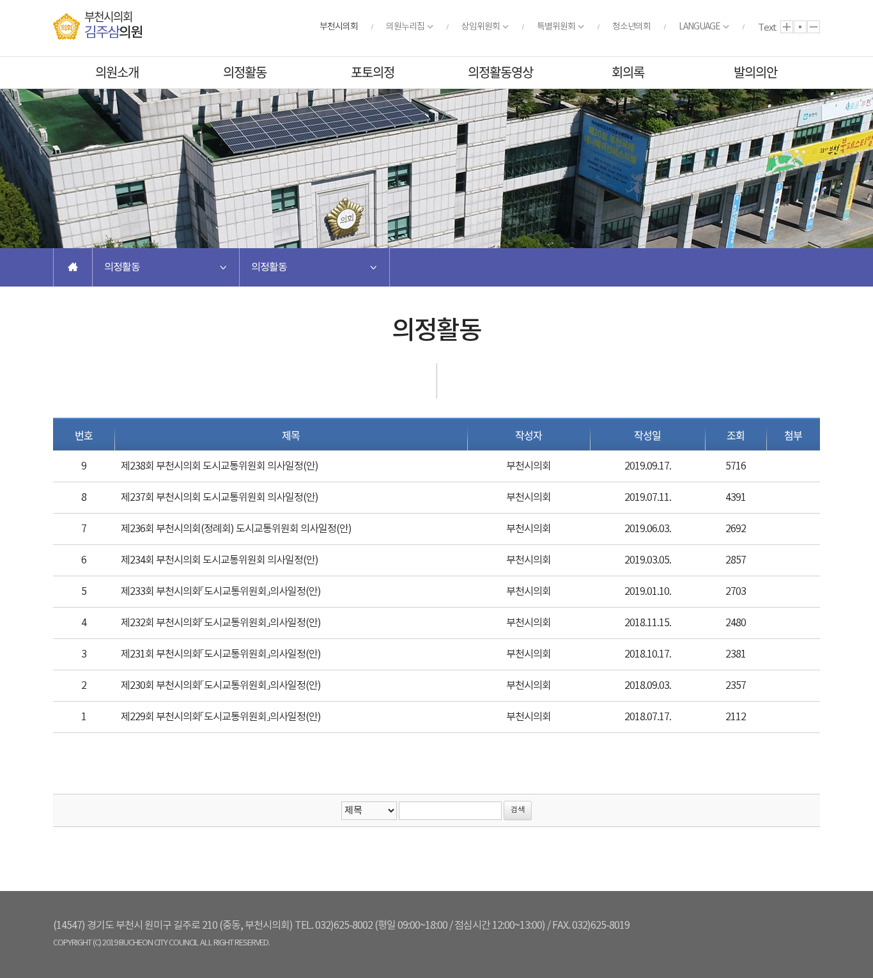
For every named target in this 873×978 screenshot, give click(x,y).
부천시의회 (339, 27)
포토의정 (372, 72)
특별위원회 (556, 27)
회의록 (628, 72)
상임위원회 (480, 27)
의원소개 (117, 72)
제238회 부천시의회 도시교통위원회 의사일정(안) (219, 466)
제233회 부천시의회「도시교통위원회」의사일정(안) (221, 591)
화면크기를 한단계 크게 (786, 26)
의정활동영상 (500, 72)
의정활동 (245, 72)
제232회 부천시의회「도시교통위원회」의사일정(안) (221, 623)
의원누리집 (405, 27)
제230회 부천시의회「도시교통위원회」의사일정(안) (221, 685)
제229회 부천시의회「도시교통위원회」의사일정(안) (221, 717)
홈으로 (73, 267)
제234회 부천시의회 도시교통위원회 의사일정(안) (219, 560)
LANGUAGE (699, 27)
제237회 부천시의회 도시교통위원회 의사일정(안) (219, 497)
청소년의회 (631, 27)
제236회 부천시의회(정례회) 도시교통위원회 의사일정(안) (236, 529)
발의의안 (755, 72)
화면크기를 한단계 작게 (813, 26)
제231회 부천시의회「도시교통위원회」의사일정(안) (221, 654)
